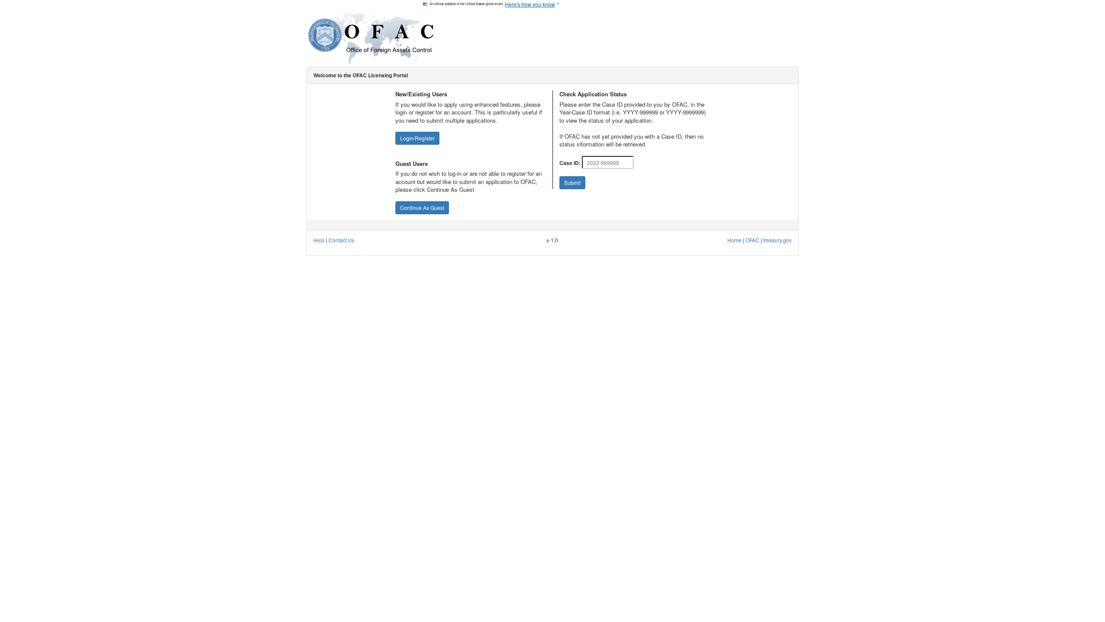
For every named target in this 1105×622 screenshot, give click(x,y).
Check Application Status (593, 94)
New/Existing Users (421, 94)
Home (734, 240)
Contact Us (341, 240)
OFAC (753, 240)
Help (319, 240)
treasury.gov (777, 240)
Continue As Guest (422, 207)
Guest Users (411, 164)
